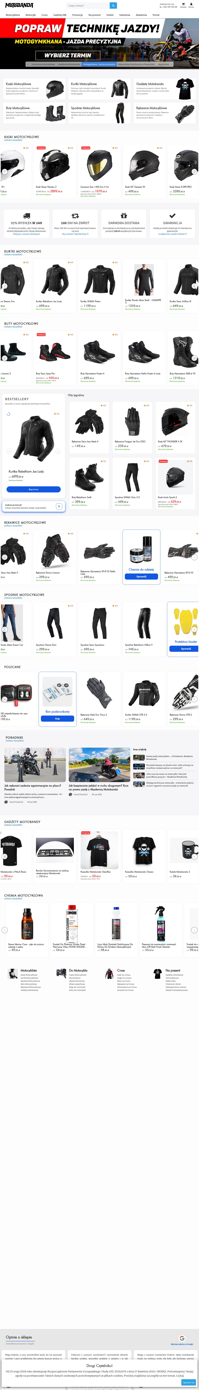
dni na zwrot (75, 223)
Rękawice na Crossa (125, 984)
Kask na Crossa (123, 975)
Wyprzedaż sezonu (167, 64)
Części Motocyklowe (77, 975)
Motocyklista (13, 15)
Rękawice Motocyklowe (31, 987)
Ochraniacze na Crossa (127, 987)
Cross (45, 15)
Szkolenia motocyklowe (43, 64)
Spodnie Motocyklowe (30, 981)
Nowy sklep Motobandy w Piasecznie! (137, 64)
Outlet (109, 15)
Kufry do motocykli (77, 990)
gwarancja (172, 223)
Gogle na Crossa (124, 978)
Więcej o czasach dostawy (26, 233)
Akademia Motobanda (69, 64)
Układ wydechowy (77, 984)
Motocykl (31, 15)
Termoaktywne (172, 978)
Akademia (141, 15)
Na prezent (95, 15)
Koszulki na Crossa (125, 990)
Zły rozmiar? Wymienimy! (74, 233)
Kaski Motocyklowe (29, 975)
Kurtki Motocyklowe (29, 978)
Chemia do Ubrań (173, 984)
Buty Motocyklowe (29, 984)
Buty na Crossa (123, 981)
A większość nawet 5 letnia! (172, 233)
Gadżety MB (59, 15)
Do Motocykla (78, 970)
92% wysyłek (26, 223)
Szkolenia (124, 15)
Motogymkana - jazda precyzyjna (99, 64)
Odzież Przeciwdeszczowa (177, 990)
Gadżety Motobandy (29, 990)
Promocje (77, 15)
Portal (156, 15)
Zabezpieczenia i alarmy (176, 987)
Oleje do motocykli (77, 987)
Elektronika (171, 981)
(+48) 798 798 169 (170, 7)
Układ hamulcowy (77, 981)
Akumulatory (75, 978)
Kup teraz (33, 489)
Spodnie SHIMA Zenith (23, 471)
